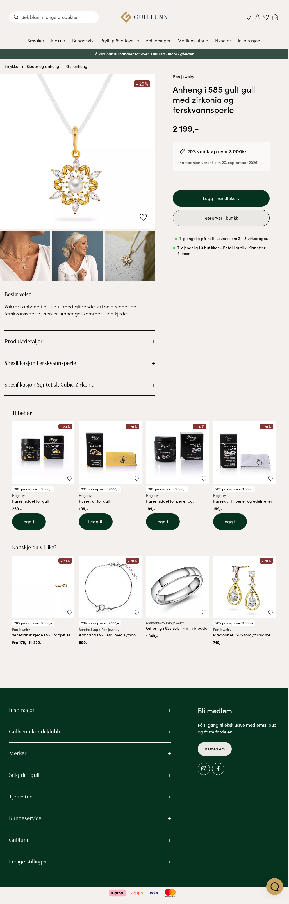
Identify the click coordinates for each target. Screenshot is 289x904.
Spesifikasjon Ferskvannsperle (40, 363)
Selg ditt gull (24, 774)
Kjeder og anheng (43, 66)
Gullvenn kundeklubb (34, 731)
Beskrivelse (17, 294)
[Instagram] (203, 768)
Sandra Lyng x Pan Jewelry (99, 629)
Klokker (58, 40)
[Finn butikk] (248, 17)
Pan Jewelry (183, 76)
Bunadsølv (83, 40)
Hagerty (18, 495)
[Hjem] (143, 17)
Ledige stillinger (28, 861)
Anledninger (158, 40)
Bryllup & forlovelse (119, 40)
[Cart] (275, 17)
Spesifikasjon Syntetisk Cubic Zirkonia (49, 384)
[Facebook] (218, 768)
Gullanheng (76, 66)
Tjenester (20, 796)
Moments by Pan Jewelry (165, 622)
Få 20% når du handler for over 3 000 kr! (129, 54)
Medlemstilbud (193, 40)
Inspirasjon (249, 40)
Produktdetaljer (23, 341)
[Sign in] (257, 17)
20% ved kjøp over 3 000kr (217, 151)
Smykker (36, 40)
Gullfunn (19, 839)
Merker (18, 753)
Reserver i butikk (221, 218)
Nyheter (223, 40)
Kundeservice (25, 818)
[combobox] (54, 17)
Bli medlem (215, 749)
